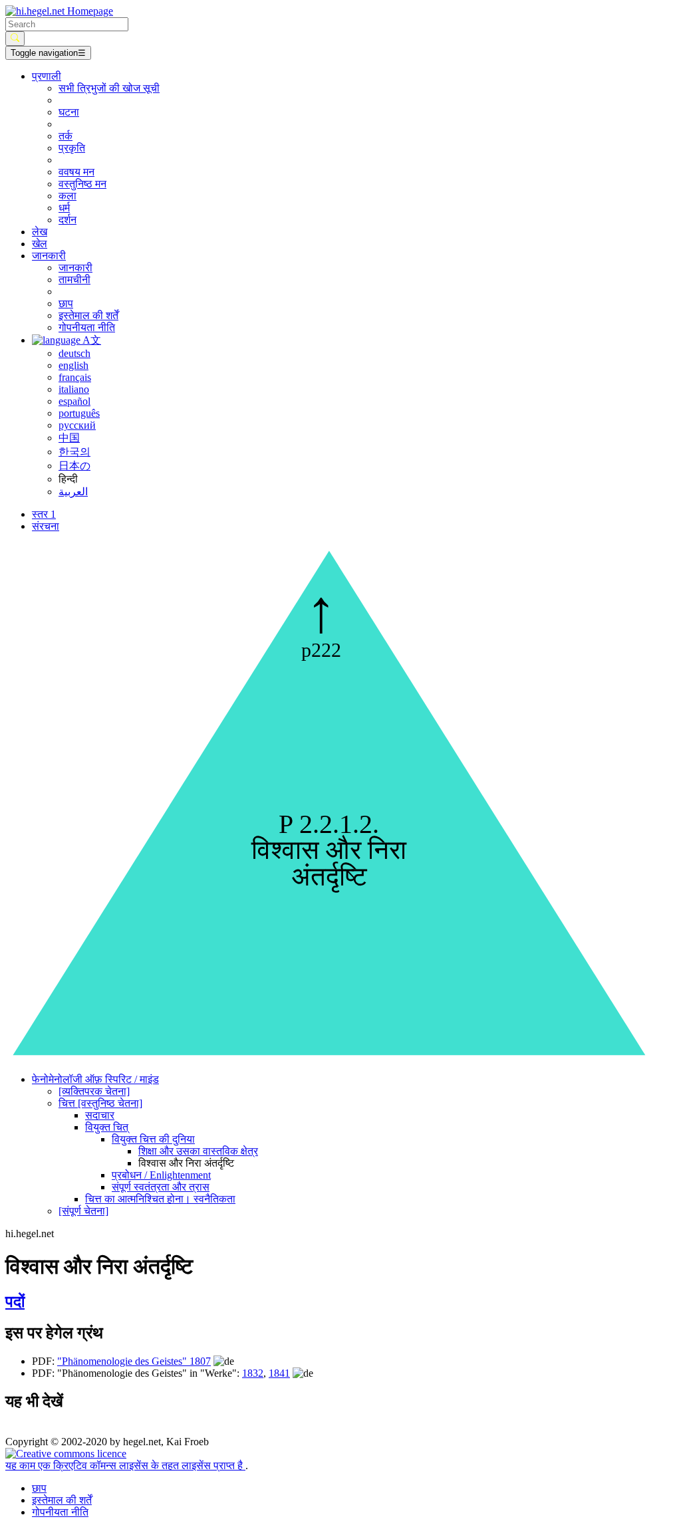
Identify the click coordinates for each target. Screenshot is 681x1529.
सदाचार (99, 1115)
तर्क (65, 136)
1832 (252, 1373)
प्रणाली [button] (46, 76)
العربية (73, 491)
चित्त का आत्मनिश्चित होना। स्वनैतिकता (160, 1199)
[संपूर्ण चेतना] (83, 1211)
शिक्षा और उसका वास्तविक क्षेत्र (198, 1151)
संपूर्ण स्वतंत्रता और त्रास (160, 1187)
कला (67, 195)
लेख (39, 231)
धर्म (64, 207)
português (79, 413)
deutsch (74, 353)
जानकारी (75, 267)
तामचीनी (74, 279)
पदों (15, 1301)
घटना (69, 112)
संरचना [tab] (45, 526)
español (74, 401)
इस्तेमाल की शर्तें (88, 315)
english (73, 365)
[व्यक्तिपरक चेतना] (94, 1091)
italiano (74, 389)
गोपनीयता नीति (87, 327)
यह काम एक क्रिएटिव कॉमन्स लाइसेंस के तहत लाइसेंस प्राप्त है (125, 1465)
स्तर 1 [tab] (44, 514)
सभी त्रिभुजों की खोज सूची (109, 88)
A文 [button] (90, 340)
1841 (279, 1373)
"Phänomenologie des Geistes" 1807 (134, 1361)
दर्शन (67, 219)
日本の (74, 465)
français (75, 377)
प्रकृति (72, 148)
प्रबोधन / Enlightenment (161, 1175)
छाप (66, 303)
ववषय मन (76, 171)
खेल (39, 243)
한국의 (74, 451)
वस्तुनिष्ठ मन (82, 183)
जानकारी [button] (49, 255)
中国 (69, 437)
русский (77, 425)
